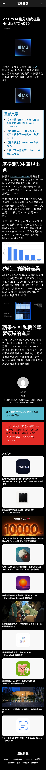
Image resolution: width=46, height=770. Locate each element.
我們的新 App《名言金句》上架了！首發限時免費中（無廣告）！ (23, 134)
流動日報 (23, 3)
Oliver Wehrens (20, 176)
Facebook (28, 436)
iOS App (7, 759)
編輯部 (37, 759)
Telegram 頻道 (13, 436)
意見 (18, 762)
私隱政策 (26, 762)
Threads (10, 440)
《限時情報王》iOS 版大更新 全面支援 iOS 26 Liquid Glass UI (24, 123)
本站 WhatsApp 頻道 (21, 411)
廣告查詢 (11, 762)
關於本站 (34, 762)
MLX (35, 66)
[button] (3, 3)
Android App (17, 759)
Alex (23, 395)
